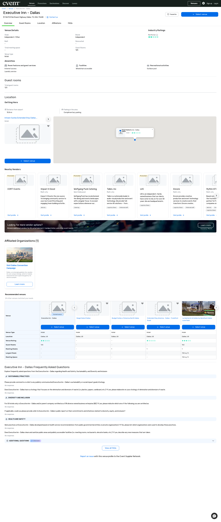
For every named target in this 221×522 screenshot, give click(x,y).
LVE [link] (142, 189)
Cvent (4, 8)
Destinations (54, 3)
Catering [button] (76, 207)
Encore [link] (176, 189)
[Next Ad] (48, 119)
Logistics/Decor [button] (111, 207)
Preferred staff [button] (124, 207)
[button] (134, 139)
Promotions (42, 3)
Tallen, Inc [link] (111, 189)
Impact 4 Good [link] (48, 189)
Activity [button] (43, 207)
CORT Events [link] (13, 189)
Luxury (74, 3)
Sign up (209, 3)
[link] (20, 180)
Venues (32, 3)
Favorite (173, 14)
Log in (216, 3)
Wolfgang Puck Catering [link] (85, 189)
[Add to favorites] (48, 126)
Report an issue (87, 456)
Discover (66, 3)
